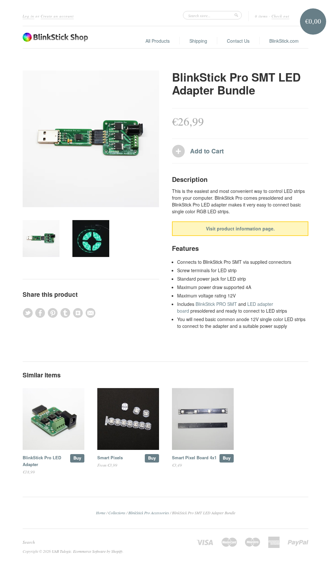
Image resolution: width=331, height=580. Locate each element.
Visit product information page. (240, 228)
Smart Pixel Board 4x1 (194, 457)
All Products (157, 41)
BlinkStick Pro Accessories (148, 512)
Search (29, 542)
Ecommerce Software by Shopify (98, 551)
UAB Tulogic (61, 551)
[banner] (55, 37)
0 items (261, 16)
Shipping (198, 41)
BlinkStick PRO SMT (216, 304)
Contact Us (238, 41)
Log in (28, 16)
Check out (280, 16)
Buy (77, 458)
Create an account (57, 16)
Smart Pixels (110, 457)
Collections (116, 512)
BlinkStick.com (284, 41)
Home (100, 512)
